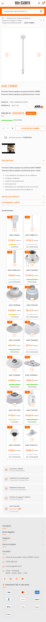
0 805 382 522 (11, 562)
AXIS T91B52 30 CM (15, 270)
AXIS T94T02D (14, 410)
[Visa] (8, 592)
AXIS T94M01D (32, 340)
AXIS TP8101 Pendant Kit (35, 445)
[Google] (10, 579)
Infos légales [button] (8, 532)
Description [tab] (7, 160)
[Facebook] (4, 579)
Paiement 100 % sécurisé (17, 584)
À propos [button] (6, 526)
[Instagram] (16, 579)
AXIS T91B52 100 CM (33, 235)
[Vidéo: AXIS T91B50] (8, 148)
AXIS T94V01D (14, 445)
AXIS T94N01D (14, 375)
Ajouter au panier (30, 128)
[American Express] (37, 592)
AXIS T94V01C (32, 410)
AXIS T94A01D (32, 270)
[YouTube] (22, 579)
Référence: (5, 105)
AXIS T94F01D (32, 305)
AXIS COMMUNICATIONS (19, 102)
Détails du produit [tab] (11, 196)
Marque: (4, 102)
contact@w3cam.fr (14, 566)
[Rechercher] (41, 11)
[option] (23, 55)
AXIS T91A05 (14, 235)
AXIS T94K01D (14, 340)
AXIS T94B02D (14, 305)
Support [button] (6, 538)
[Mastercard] (23, 592)
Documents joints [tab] (11, 202)
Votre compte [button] (9, 544)
